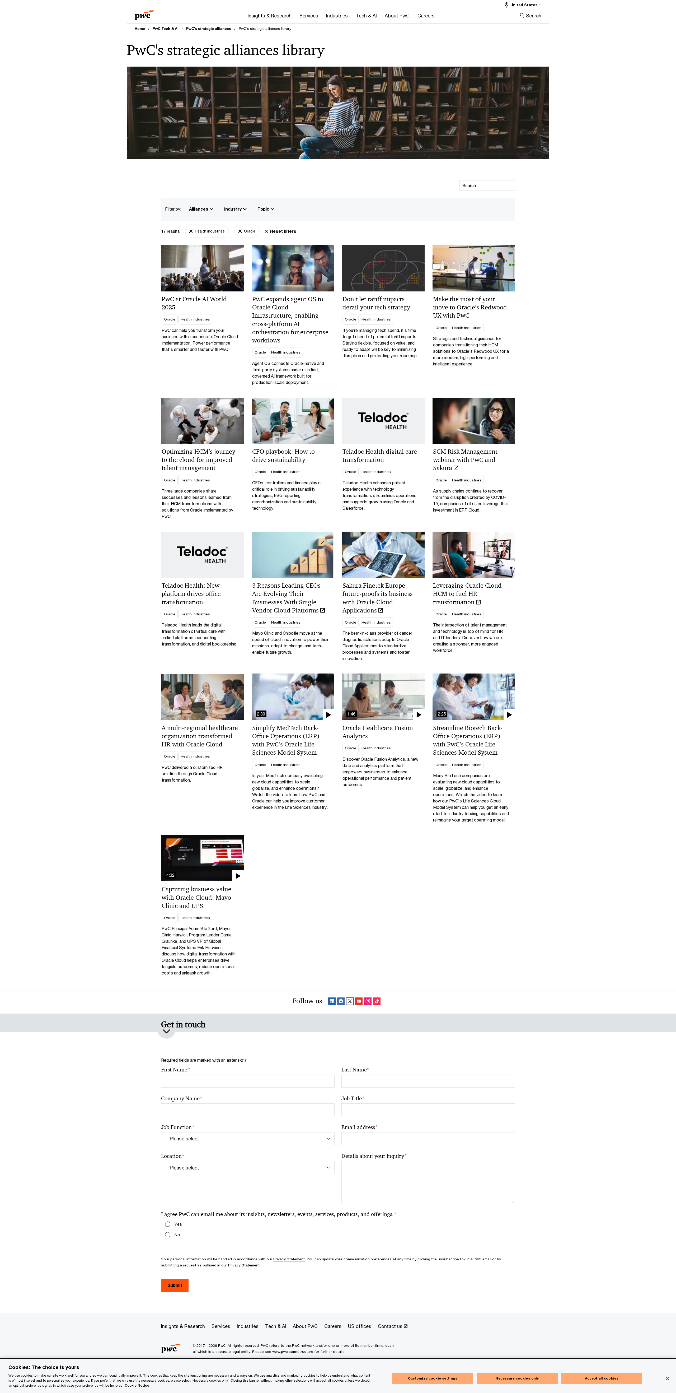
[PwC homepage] (144, 13)
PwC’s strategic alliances (208, 28)
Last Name (355, 1069)
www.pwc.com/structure (292, 1351)
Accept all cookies (601, 1378)
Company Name (182, 1098)
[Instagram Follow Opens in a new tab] (368, 1002)
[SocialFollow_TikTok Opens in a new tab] (377, 1002)
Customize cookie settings (432, 1378)
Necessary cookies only (517, 1378)
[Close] (667, 1379)
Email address (359, 1127)
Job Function (178, 1127)
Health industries (210, 231)
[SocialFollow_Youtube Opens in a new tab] (359, 1002)
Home (140, 28)
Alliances (199, 208)
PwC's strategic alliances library (265, 28)
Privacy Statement (289, 1259)
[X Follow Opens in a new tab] (350, 1002)
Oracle (249, 231)
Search (533, 15)
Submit (174, 1285)
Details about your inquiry (374, 1156)
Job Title (353, 1098)
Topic (263, 208)
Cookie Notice (137, 1385)
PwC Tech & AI (166, 28)
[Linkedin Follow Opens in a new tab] (332, 1002)
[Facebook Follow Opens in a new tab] (341, 1002)
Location (173, 1156)
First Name (175, 1069)
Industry (233, 208)
